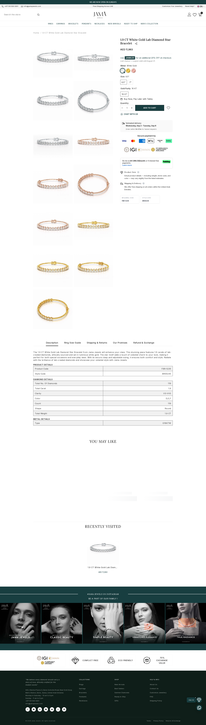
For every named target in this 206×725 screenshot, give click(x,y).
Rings (81, 684)
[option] (103, 2)
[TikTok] (46, 709)
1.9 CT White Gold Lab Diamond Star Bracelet (103, 567)
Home (36, 33)
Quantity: (124, 103)
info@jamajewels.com (32, 6)
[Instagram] (34, 709)
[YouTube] (52, 709)
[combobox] (19, 14)
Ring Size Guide (72, 342)
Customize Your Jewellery (172, 6)
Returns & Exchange (173, 721)
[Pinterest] (40, 709)
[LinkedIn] (64, 709)
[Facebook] (28, 709)
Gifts (116, 701)
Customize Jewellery (158, 693)
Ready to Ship (120, 697)
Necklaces (83, 701)
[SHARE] (134, 44)
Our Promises (120, 342)
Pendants (82, 697)
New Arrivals (120, 684)
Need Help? (189, 6)
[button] (194, 700)
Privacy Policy (158, 721)
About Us (153, 684)
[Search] (21, 14)
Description (52, 342)
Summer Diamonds (122, 693)
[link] (49, 493)
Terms (149, 721)
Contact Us (154, 688)
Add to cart (149, 108)
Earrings (82, 688)
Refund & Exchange (143, 342)
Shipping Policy (156, 701)
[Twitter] (58, 709)
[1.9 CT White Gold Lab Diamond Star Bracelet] (103, 548)
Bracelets (83, 693)
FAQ (151, 697)
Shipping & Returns (97, 342)
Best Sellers (119, 688)
